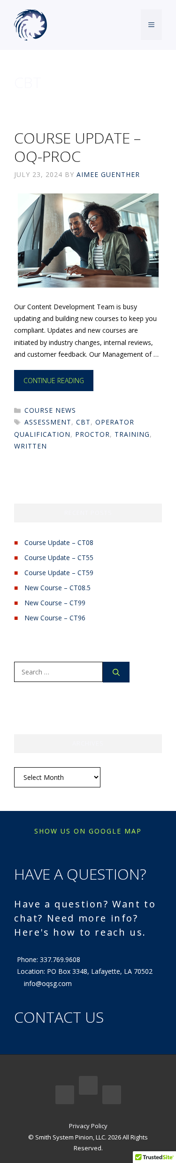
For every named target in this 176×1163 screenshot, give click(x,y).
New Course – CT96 (54, 617)
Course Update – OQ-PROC (77, 147)
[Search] (116, 672)
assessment (47, 421)
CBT (83, 421)
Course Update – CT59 (58, 572)
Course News (50, 410)
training (132, 434)
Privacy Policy (88, 1126)
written (30, 445)
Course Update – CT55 (58, 557)
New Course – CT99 (54, 602)
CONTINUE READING (53, 380)
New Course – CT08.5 (57, 587)
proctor (92, 434)
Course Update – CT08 (58, 542)
